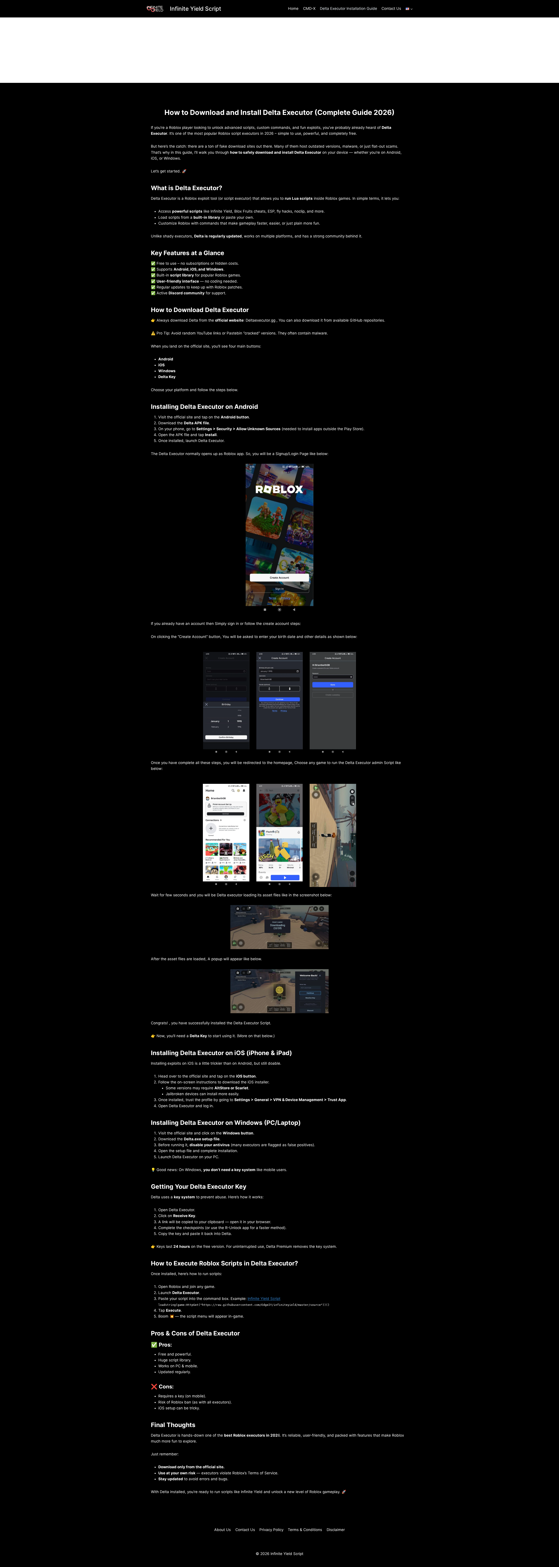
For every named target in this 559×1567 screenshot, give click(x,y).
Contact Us (391, 8)
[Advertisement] (279, 50)
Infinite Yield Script (264, 1298)
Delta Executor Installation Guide (348, 8)
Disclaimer (336, 1530)
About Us (222, 1530)
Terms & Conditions (305, 1530)
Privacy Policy (271, 1530)
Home (293, 8)
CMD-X (309, 8)
